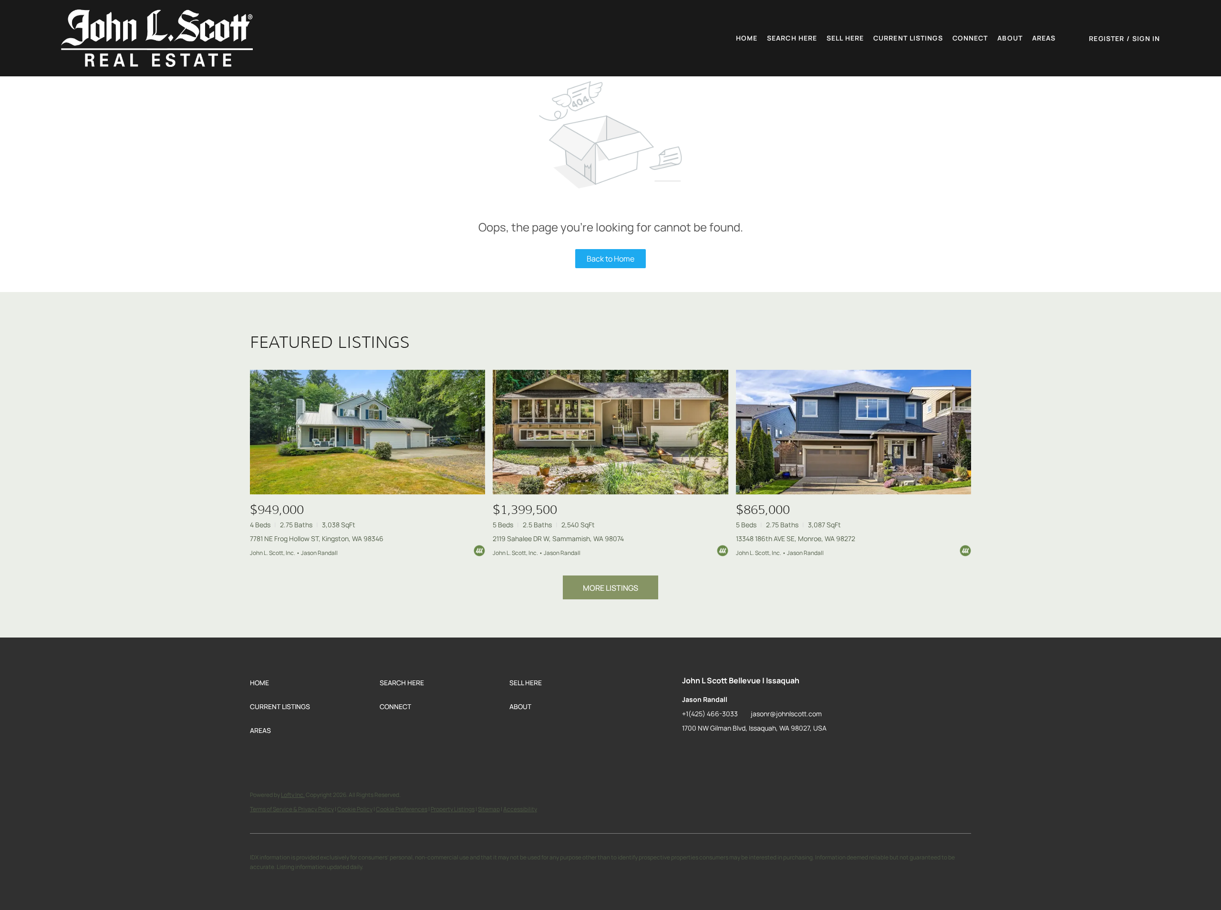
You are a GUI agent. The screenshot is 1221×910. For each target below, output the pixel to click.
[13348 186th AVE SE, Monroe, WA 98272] (853, 432)
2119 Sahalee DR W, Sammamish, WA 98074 (558, 538)
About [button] (1010, 37)
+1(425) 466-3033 (710, 713)
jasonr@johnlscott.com (786, 713)
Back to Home (610, 258)
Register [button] (1106, 38)
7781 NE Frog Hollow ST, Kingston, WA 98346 (316, 538)
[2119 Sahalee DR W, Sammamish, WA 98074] (610, 432)
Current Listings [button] (908, 37)
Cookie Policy (355, 809)
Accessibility (520, 809)
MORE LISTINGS (610, 588)
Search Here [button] (792, 37)
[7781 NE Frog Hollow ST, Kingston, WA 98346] (367, 432)
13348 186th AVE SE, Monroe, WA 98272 (795, 538)
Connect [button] (970, 37)
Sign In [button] (1146, 38)
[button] (157, 38)
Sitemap (489, 809)
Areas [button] (1044, 37)
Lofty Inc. (293, 795)
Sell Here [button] (845, 37)
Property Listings (453, 809)
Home (746, 37)
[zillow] (689, 750)
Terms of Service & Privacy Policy (292, 809)
